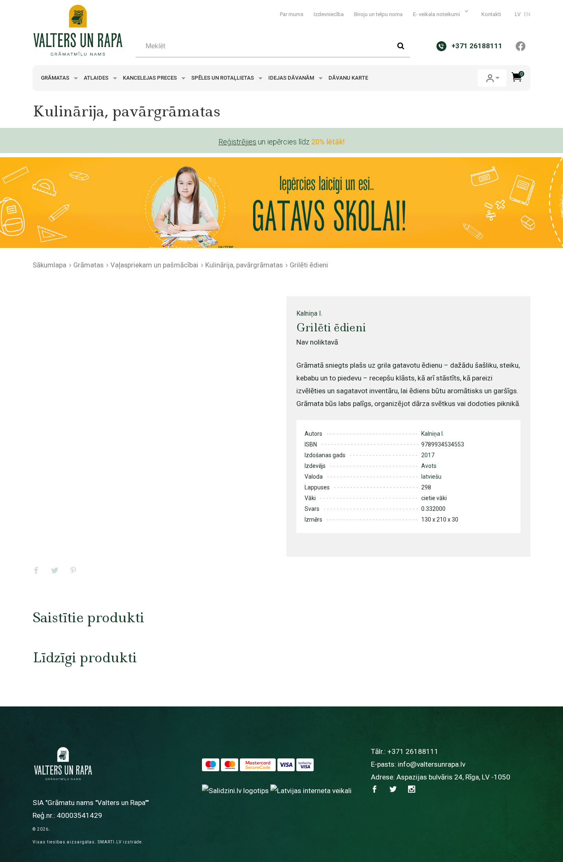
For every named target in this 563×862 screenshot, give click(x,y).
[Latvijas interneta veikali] (311, 790)
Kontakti (491, 14)
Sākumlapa (49, 265)
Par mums (291, 14)
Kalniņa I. (309, 313)
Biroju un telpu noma (378, 14)
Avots (428, 466)
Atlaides (97, 78)
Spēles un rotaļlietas (223, 78)
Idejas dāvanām (291, 78)
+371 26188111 (413, 751)
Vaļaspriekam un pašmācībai (154, 265)
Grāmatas (55, 78)
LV (518, 14)
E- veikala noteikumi (437, 14)
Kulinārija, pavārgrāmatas (244, 265)
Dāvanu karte (348, 78)
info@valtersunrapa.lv (431, 764)
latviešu (431, 476)
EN (527, 14)
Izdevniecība (329, 14)
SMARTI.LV (110, 842)
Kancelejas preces (150, 78)
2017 (427, 455)
